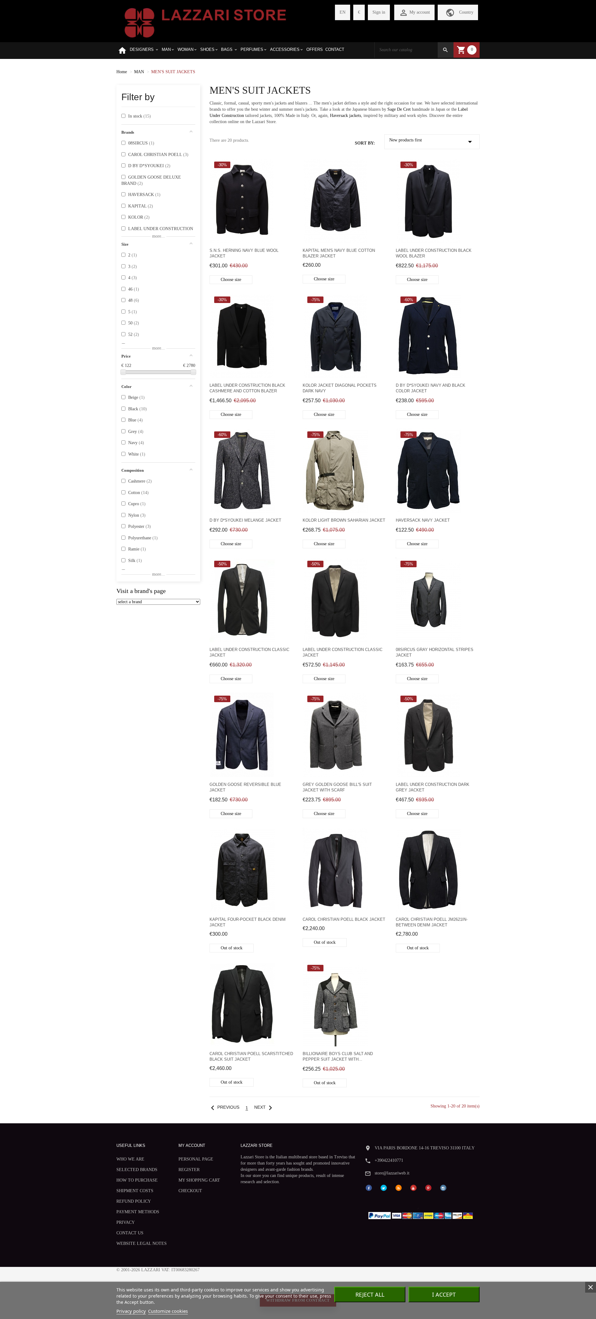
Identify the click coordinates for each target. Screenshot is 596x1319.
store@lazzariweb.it (392, 1173)
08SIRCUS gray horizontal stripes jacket (434, 652)
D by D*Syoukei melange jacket (245, 520)
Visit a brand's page (141, 591)
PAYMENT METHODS (137, 1212)
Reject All (369, 1294)
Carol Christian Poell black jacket (344, 919)
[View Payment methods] (422, 1214)
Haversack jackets (345, 115)
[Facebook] (369, 1187)
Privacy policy (131, 1311)
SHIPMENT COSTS (134, 1190)
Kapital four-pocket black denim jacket (248, 922)
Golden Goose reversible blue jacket (245, 787)
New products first (432, 141)
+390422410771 (389, 1160)
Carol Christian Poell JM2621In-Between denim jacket (431, 922)
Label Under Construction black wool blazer (434, 253)
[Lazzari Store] (205, 22)
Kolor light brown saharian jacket (344, 520)
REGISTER (189, 1169)
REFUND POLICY (133, 1201)
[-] (123, 372)
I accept (444, 1294)
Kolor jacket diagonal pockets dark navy (340, 388)
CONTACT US (129, 1233)
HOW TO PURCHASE (137, 1180)
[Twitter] (384, 1187)
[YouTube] (413, 1187)
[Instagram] (443, 1187)
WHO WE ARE (130, 1159)
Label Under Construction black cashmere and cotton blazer (247, 388)
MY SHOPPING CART (199, 1180)
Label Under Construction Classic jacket (249, 652)
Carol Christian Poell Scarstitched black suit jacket (251, 1056)
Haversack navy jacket (423, 520)
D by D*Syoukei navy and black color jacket (430, 388)
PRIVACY (125, 1222)
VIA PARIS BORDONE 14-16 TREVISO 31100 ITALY (425, 1148)
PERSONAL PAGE (195, 1159)
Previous (223, 1107)
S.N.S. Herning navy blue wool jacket (244, 253)
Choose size (231, 279)
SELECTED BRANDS (136, 1169)
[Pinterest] (428, 1187)
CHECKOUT (190, 1190)
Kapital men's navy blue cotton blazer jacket (339, 253)
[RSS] (398, 1187)
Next (264, 1107)
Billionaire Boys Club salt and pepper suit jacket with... (338, 1056)
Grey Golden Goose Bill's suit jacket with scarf (337, 787)
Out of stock (231, 948)
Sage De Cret (399, 109)
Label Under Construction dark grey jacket (432, 787)
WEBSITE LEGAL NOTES (141, 1243)
